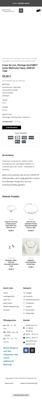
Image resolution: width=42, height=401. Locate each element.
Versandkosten (20, 81)
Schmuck (10, 58)
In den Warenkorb (11, 127)
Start (3, 58)
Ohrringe (17, 58)
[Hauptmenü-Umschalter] (21, 10)
